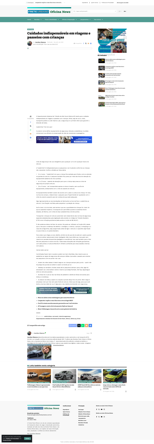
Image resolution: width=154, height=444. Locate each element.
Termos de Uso (7, 440)
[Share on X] (86, 43)
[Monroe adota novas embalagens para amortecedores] (101, 61)
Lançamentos (56, 382)
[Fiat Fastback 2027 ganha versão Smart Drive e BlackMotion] (64, 376)
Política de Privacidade (12, 438)
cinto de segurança (65, 316)
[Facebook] (96, 409)
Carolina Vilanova (40, 42)
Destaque (40, 382)
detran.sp (74, 318)
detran (68, 318)
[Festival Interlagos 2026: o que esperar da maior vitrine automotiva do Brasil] (101, 104)
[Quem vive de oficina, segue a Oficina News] (64, 290)
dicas (78, 318)
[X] (99, 409)
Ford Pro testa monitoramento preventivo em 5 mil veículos (48, 2)
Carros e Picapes (32, 382)
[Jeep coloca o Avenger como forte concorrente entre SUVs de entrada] (115, 376)
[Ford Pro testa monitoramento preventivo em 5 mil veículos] (101, 75)
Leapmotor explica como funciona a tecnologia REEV (55, 300)
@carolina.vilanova (58, 345)
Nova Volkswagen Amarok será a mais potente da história (57, 309)
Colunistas (107, 382)
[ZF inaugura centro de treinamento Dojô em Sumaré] (101, 82)
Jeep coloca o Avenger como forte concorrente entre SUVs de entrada (114, 386)
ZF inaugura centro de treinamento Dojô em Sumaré (55, 306)
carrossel (55, 316)
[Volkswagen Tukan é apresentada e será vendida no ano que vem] (39, 376)
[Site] (91, 333)
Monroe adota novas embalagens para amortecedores (56, 297)
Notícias (30, 29)
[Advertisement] (64, 147)
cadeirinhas (48, 316)
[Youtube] (102, 409)
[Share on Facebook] (83, 43)
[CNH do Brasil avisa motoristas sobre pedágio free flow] (101, 97)
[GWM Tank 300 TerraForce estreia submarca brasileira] (89, 376)
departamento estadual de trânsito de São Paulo (50, 318)
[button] (27, 438)
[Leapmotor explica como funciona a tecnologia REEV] (101, 68)
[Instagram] (104, 409)
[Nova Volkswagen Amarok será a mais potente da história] (101, 90)
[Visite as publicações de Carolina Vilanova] (29, 333)
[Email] (88, 43)
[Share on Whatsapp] (30, 130)
